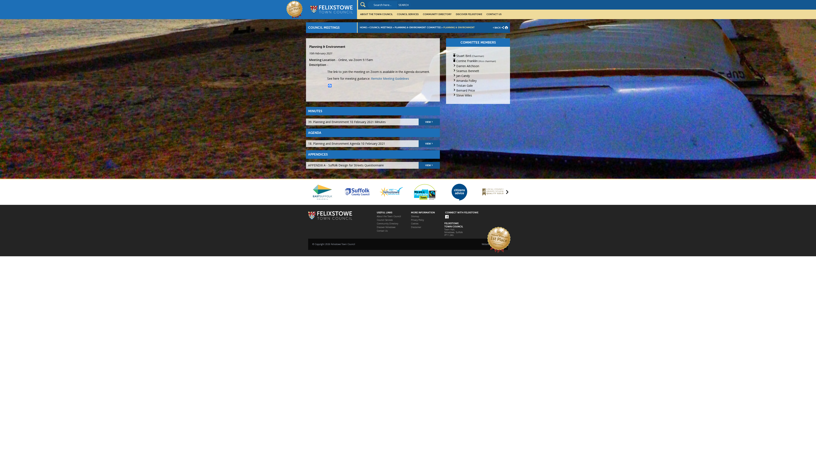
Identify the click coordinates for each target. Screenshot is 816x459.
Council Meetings (380, 27)
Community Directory (437, 14)
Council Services (408, 14)
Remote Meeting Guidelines (390, 78)
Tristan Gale (464, 86)
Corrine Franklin (467, 61)
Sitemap (415, 216)
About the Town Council (376, 14)
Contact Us (494, 14)
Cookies (414, 223)
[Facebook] (446, 217)
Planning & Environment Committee (418, 27)
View (428, 122)
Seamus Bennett (467, 71)
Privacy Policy (417, 220)
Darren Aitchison (467, 66)
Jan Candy (463, 76)
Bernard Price (465, 90)
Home (363, 27)
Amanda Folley (466, 81)
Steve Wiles (464, 95)
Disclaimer (416, 227)
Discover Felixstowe (469, 14)
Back (497, 27)
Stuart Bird (463, 56)
